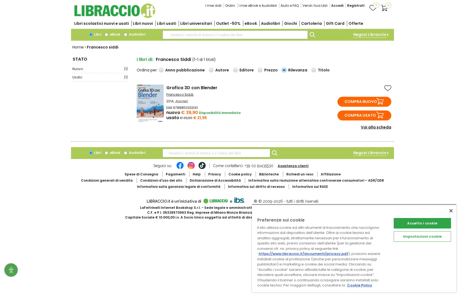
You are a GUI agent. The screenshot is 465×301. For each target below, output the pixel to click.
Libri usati (166, 23)
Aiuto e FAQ (290, 5)
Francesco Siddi (179, 94)
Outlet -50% (228, 23)
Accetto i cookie (422, 223)
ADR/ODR (316, 180)
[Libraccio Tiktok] (202, 168)
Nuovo (100, 69)
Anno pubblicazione (185, 70)
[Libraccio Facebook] (180, 168)
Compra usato (360, 115)
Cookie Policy (359, 285)
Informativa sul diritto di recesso (256, 186)
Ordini (230, 5)
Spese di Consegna (141, 174)
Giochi (290, 23)
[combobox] (235, 34)
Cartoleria (311, 23)
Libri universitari (196, 23)
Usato (100, 77)
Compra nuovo (360, 101)
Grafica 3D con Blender (191, 88)
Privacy (214, 174)
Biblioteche (269, 174)
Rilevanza (297, 70)
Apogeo (181, 101)
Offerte (355, 23)
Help (197, 174)
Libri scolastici (101, 23)
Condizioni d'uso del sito (161, 180)
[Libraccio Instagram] (191, 168)
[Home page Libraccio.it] (115, 17)
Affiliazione (331, 174)
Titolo (324, 70)
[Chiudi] (451, 210)
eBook (251, 23)
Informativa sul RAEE (310, 186)
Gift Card (335, 23)
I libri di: (145, 59)
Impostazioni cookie (422, 236)
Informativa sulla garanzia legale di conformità (178, 186)
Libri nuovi (143, 23)
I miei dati (213, 5)
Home (78, 47)
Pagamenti (175, 174)
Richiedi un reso (299, 174)
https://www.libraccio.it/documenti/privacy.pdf (303, 253)
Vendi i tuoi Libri (314, 5)
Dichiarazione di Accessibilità (215, 180)
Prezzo (271, 70)
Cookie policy (240, 174)
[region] (354, 248)
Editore (246, 70)
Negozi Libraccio (369, 34)
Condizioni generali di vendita (107, 180)
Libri (97, 34)
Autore (222, 70)
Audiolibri (270, 23)
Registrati (355, 5)
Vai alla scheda (376, 127)
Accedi (337, 5)
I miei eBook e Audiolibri (258, 5)
